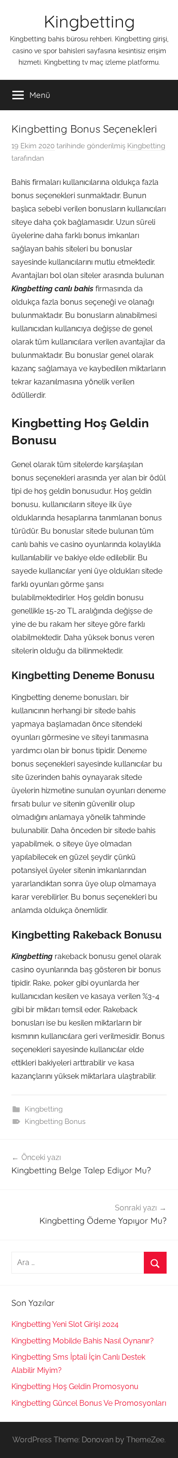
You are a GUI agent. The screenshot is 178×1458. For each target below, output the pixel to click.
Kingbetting (89, 21)
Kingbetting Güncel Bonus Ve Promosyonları (88, 1403)
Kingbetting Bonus (55, 1121)
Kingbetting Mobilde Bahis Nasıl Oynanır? (82, 1340)
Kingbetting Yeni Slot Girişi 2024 (65, 1324)
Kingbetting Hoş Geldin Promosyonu (75, 1386)
